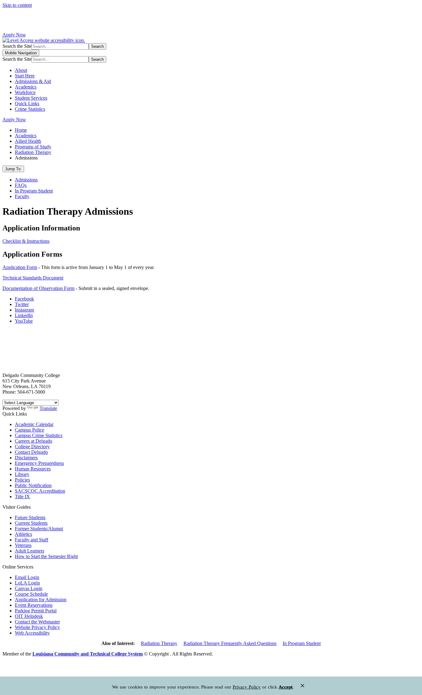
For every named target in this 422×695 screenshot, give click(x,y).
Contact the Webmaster (37, 621)
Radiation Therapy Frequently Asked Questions (230, 643)
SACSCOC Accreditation (40, 491)
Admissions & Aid (33, 81)
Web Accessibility (32, 632)
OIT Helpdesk (29, 616)
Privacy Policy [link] (247, 687)
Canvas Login (28, 588)
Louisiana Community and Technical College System (87, 653)
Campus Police (29, 429)
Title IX (22, 496)
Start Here (25, 75)
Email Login (27, 577)
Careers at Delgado (33, 441)
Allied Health (28, 141)
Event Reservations (34, 605)
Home (21, 130)
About (21, 70)
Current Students (31, 523)
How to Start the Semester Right (46, 556)
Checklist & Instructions (25, 241)
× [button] (302, 685)
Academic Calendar (34, 424)
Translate (48, 408)
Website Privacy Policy (37, 627)
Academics (25, 86)
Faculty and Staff (31, 539)
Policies (22, 479)
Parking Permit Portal (36, 610)
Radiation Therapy (33, 152)
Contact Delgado (31, 452)
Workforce (25, 92)
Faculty (22, 196)
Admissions (26, 179)
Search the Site (17, 46)
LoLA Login (27, 582)
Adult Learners (29, 550)
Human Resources (33, 468)
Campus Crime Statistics (38, 435)
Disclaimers (26, 457)
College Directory (32, 446)
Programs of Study (33, 146)
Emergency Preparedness (39, 463)
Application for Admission (40, 599)
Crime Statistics (30, 109)
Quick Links (27, 103)
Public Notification (33, 485)
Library (22, 474)
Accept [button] (286, 687)
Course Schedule (31, 594)
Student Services (31, 98)
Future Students (30, 517)
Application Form (19, 267)
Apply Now (14, 34)
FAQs (21, 185)
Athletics (23, 534)
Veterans (23, 545)
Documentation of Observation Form (38, 288)
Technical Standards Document (32, 277)
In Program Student (34, 190)
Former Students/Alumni (39, 528)
